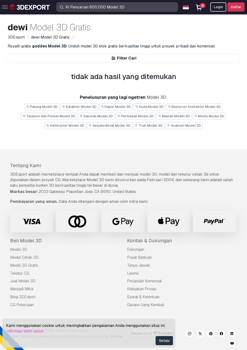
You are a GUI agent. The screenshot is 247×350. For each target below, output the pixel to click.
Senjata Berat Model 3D (111, 125)
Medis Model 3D (210, 116)
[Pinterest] (211, 334)
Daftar (236, 7)
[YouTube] (232, 344)
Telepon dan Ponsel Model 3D (50, 116)
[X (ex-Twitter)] (200, 334)
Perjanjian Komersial (144, 281)
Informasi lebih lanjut (24, 331)
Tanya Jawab (138, 265)
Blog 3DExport (23, 296)
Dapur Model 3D (117, 107)
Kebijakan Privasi (141, 288)
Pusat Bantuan (139, 257)
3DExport (18, 174)
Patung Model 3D (43, 107)
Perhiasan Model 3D (137, 116)
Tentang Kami (25, 165)
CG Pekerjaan (22, 304)
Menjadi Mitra (21, 288)
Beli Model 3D (26, 241)
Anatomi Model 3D (185, 125)
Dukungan (135, 249)
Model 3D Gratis (24, 265)
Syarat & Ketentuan (143, 296)
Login (218, 7)
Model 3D (18, 249)
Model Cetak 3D (24, 257)
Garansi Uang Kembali (145, 304)
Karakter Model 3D (80, 107)
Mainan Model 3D (175, 116)
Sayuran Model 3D (98, 116)
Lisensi (133, 273)
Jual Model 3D (22, 281)
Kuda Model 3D (151, 107)
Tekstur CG (19, 273)
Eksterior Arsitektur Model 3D (196, 107)
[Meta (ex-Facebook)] (221, 334)
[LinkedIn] (232, 334)
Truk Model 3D (150, 125)
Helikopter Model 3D (66, 125)
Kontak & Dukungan (149, 241)
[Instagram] (189, 334)
